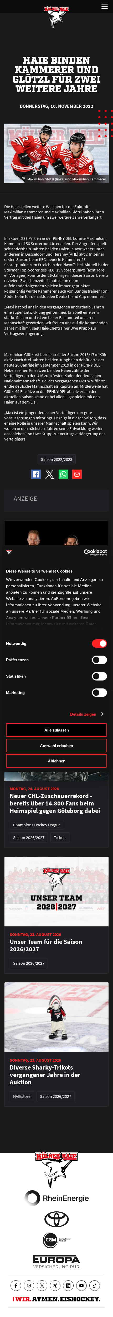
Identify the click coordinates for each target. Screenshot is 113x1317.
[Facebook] (16, 1285)
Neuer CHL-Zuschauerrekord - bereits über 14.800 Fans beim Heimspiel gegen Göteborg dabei (55, 803)
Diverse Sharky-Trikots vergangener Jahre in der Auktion (45, 1075)
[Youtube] (81, 1285)
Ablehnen (56, 761)
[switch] (99, 660)
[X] (42, 1285)
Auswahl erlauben (56, 745)
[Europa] (56, 1261)
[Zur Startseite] (56, 17)
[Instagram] (29, 1285)
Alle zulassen (56, 730)
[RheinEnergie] (56, 1198)
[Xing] (55, 1285)
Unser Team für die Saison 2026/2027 (46, 945)
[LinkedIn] (68, 1285)
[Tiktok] (94, 1285)
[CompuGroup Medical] (56, 1240)
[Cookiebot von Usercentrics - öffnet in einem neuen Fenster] (84, 552)
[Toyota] (56, 1219)
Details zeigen (83, 714)
